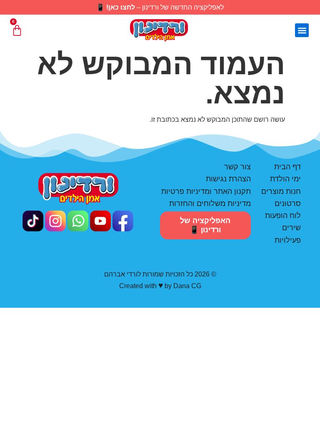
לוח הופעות (283, 215)
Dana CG (187, 285)
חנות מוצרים (281, 191)
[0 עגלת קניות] (17, 30)
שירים (291, 228)
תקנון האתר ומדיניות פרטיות (206, 191)
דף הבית (287, 167)
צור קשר (237, 167)
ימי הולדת (285, 179)
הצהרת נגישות (228, 179)
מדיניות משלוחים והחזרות (210, 203)
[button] (302, 30)
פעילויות (288, 240)
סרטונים (288, 203)
